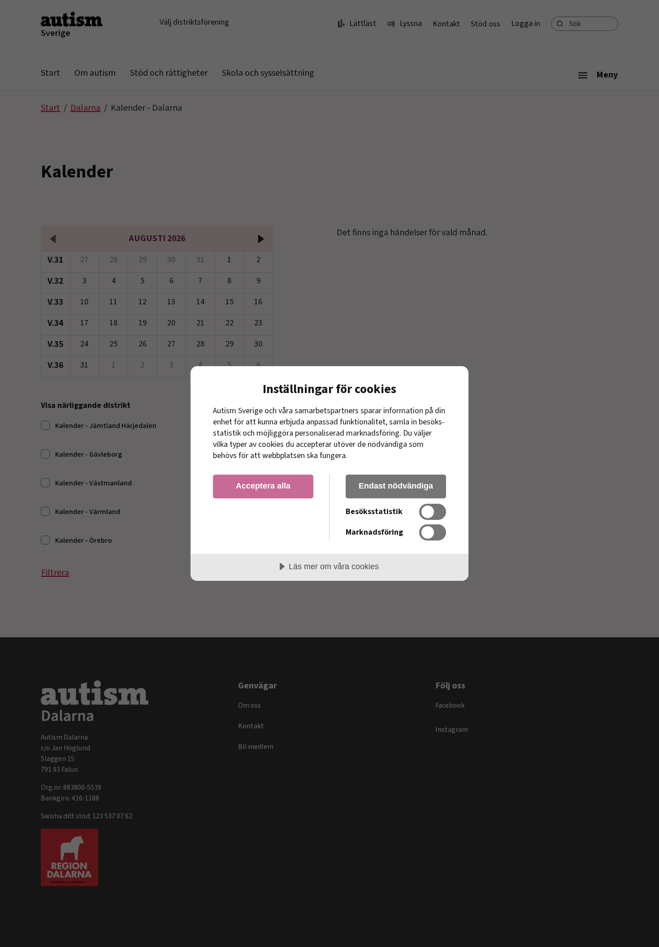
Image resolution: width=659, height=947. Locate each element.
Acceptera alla (263, 485)
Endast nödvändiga (396, 485)
